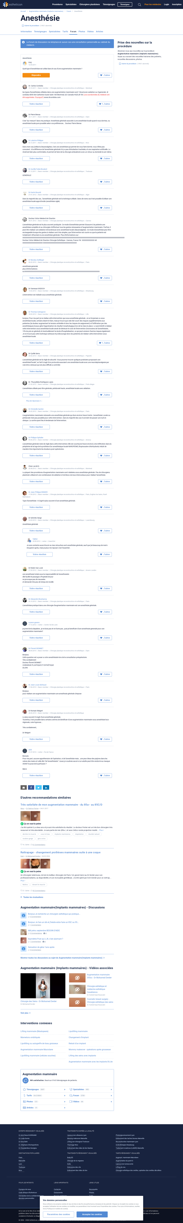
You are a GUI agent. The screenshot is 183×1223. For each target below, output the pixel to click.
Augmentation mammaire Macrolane (37, 1049)
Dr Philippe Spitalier (36, 438)
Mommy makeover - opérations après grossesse (90, 1049)
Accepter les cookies (92, 1214)
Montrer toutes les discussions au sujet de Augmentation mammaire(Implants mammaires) (62, 958)
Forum (69, 11)
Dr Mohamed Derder (33, 856)
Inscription (177, 4)
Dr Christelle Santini (36, 409)
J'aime (106, 75)
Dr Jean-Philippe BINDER (38, 492)
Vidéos (90, 31)
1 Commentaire (35, 925)
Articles (99, 31)
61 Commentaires (39, 845)
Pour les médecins (153, 4)
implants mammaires (62, 834)
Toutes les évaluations (33, 897)
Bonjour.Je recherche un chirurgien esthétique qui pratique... (54, 914)
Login (166, 4)
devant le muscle (38, 884)
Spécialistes (71, 4)
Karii (22, 856)
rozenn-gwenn (34, 622)
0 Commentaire (35, 917)
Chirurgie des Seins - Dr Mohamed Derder (39, 1001)
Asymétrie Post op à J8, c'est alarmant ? (45, 939)
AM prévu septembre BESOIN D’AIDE (44, 930)
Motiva (25, 884)
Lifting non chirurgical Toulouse (78, 1142)
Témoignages (109, 4)
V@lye (35, 539)
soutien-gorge (28, 839)
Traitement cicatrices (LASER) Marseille (130, 1148)
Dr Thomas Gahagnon (37, 312)
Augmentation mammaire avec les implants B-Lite (91, 1062)
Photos (82, 31)
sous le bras (45, 834)
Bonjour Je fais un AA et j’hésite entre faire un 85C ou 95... (53, 922)
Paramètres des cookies (58, 1214)
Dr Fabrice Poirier (32, 808)
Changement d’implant (79, 1037)
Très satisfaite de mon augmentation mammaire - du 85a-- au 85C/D (61, 804)
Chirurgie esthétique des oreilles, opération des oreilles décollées (138, 1170)
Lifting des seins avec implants (82, 1055)
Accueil (23, 11)
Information (26, 31)
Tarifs (65, 31)
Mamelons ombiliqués (30, 1037)
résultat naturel (94, 834)
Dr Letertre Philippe (36, 140)
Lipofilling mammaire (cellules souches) (38, 1055)
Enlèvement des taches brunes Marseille (130, 1138)
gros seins (42, 839)
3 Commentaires (36, 933)
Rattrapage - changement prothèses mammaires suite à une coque (60, 852)
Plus (101, 830)
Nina (22, 808)
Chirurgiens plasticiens (89, 4)
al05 (30, 750)
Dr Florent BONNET (36, 648)
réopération (79, 834)
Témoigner (124, 4)
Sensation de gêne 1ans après (41, 947)
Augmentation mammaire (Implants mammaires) (46, 11)
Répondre (36, 75)
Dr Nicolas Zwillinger (36, 260)
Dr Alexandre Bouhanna (38, 599)
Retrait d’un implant (77, 1043)
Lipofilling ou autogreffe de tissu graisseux (39, 1043)
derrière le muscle (29, 834)
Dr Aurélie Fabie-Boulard (38, 169)
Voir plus (25, 1013)
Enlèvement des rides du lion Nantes (80, 1148)
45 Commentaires (39, 891)
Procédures (57, 4)
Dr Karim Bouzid (35, 192)
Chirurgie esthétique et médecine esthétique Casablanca (97, 989)
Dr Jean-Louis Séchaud (37, 685)
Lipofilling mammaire (78, 1031)
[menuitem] (57, 4)
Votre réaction (36, 104)
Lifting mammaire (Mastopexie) (34, 1031)
